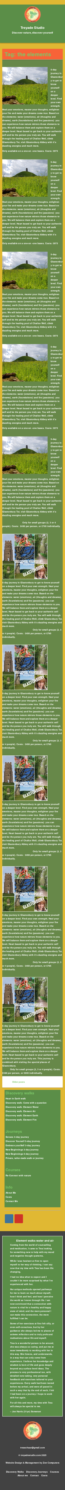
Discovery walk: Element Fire (21, 1119)
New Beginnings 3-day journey (22, 1149)
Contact (34, 1475)
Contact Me (12, 1201)
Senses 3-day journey (17, 1136)
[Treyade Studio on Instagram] (9, 1218)
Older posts (18, 1081)
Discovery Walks (15, 1471)
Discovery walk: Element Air (21, 1111)
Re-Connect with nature (18, 1175)
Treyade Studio (32, 27)
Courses (54, 1471)
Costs (9, 1196)
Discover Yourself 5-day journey (23, 1141)
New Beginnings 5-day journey (22, 1153)
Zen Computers (51, 1462)
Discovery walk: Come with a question (26, 1102)
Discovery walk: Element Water (22, 1106)
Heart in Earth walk (16, 1098)
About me (23, 1475)
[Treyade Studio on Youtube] (19, 1218)
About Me (11, 1192)
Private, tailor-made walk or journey (25, 1158)
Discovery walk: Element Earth (22, 1115)
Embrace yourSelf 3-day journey (23, 1145)
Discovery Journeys (36, 1471)
